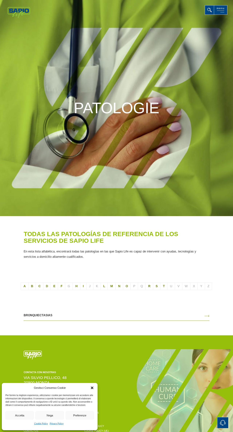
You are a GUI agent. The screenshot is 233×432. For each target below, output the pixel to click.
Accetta (19, 415)
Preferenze (79, 415)
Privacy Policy (57, 423)
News (87, 417)
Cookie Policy (41, 423)
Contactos (91, 412)
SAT (86, 408)
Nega (50, 415)
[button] (92, 388)
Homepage (91, 403)
